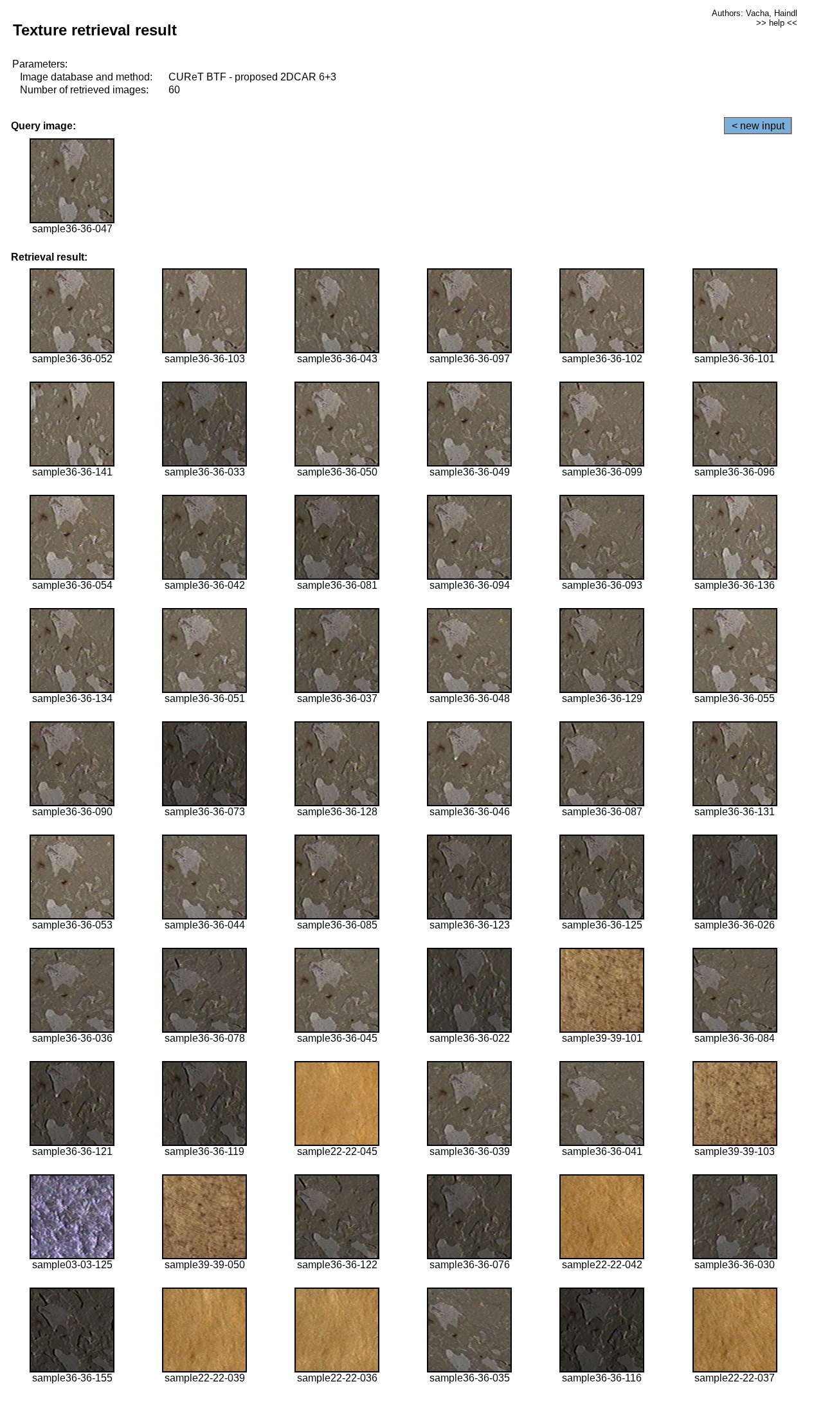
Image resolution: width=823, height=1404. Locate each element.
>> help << (776, 23)
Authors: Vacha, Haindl (754, 13)
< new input (758, 125)
